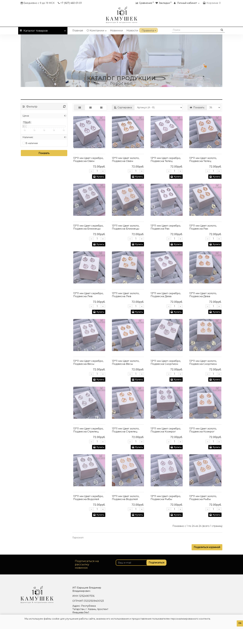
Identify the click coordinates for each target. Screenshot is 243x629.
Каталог (35, 30)
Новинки (116, 30)
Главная (77, 30)
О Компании (95, 30)
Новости (132, 30)
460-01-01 (71, 2)
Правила (148, 30)
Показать (44, 153)
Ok (239, 623)
